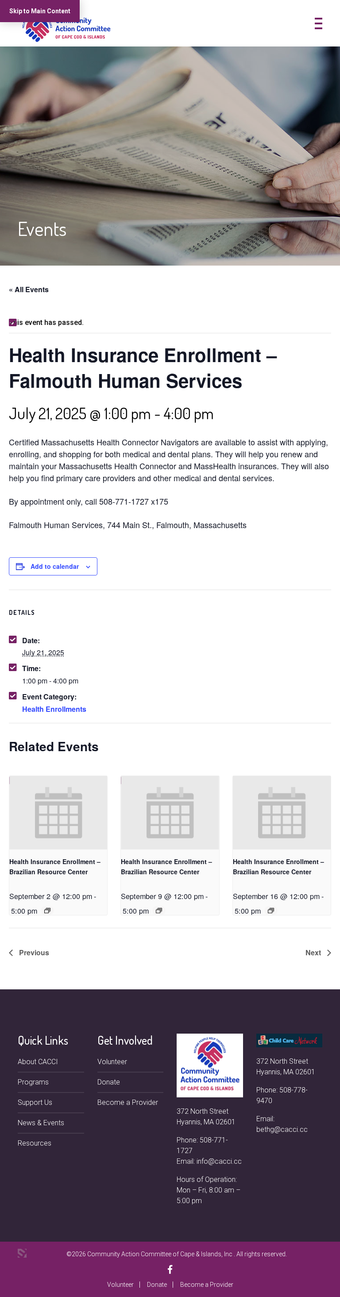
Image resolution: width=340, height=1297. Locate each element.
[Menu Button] (318, 23)
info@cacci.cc (219, 1161)
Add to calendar (55, 566)
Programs (33, 1082)
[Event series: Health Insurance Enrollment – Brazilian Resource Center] (47, 910)
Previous (33, 952)
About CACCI (38, 1062)
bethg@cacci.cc (282, 1129)
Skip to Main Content (39, 11)
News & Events (41, 1123)
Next (314, 952)
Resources (34, 1143)
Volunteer (112, 1062)
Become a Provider (127, 1102)
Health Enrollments (54, 709)
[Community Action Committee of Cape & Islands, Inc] (66, 26)
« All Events (29, 289)
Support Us (35, 1102)
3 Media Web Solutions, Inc (22, 1253)
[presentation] (58, 812)
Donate (108, 1082)
